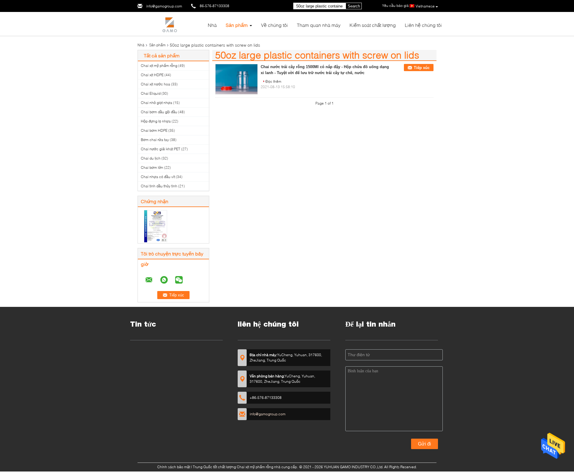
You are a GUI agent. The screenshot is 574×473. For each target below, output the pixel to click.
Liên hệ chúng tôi (423, 25)
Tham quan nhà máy (319, 25)
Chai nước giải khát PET (160, 149)
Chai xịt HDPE (152, 75)
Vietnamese (425, 6)
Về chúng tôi (274, 25)
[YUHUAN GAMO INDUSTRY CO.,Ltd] (170, 23)
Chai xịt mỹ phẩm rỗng (159, 65)
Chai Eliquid (151, 93)
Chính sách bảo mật (173, 467)
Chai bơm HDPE (154, 130)
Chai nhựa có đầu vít (158, 176)
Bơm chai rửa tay (155, 139)
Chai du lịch (151, 158)
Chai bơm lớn (152, 167)
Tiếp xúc (422, 67)
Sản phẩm (237, 25)
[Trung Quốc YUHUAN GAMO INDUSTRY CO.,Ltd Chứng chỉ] (155, 226)
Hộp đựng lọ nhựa (156, 121)
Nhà (212, 25)
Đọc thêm (273, 81)
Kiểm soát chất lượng (372, 25)
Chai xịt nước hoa (155, 84)
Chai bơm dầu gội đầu (159, 112)
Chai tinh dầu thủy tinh (159, 186)
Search (354, 6)
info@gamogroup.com (164, 6)
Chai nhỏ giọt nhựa (156, 102)
